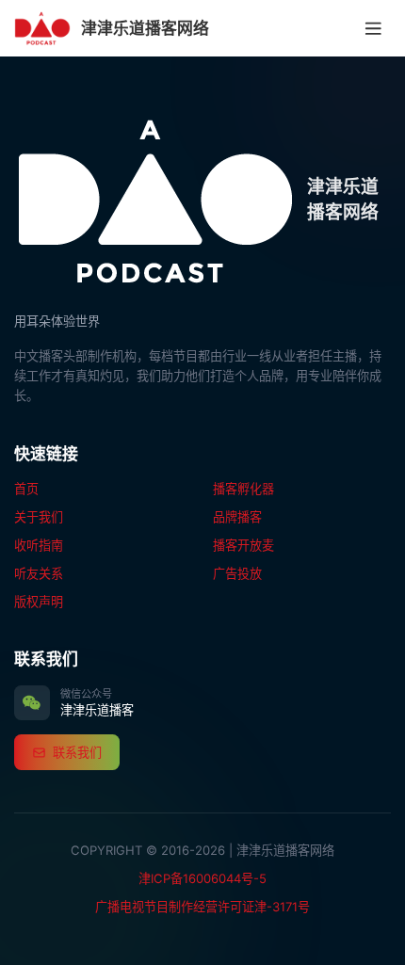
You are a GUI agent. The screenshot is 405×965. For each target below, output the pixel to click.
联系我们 (77, 752)
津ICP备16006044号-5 (202, 878)
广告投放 (237, 573)
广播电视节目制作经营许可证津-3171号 (202, 906)
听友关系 (38, 573)
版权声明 (38, 601)
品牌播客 (237, 516)
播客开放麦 (243, 545)
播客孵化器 (243, 488)
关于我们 (38, 516)
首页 (26, 488)
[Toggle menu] (374, 28)
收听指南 (38, 545)
